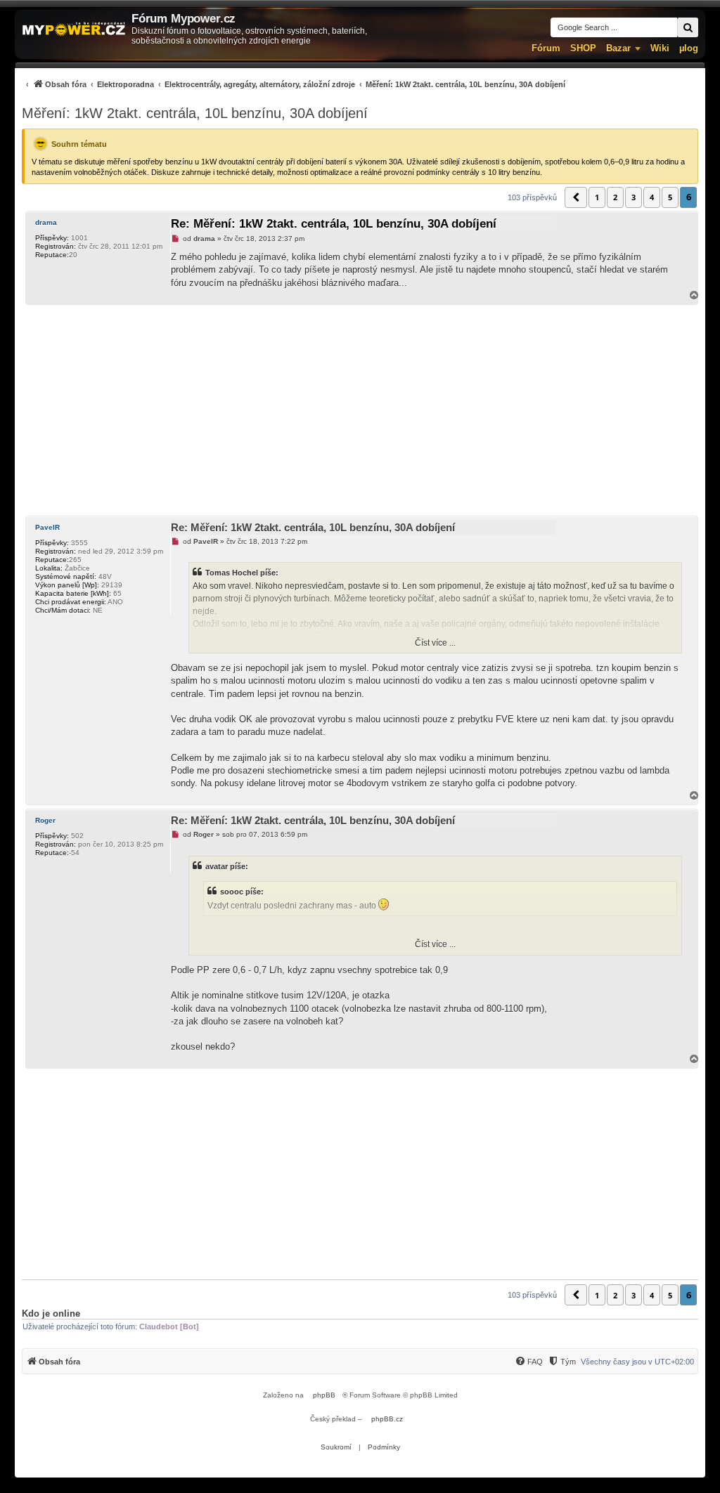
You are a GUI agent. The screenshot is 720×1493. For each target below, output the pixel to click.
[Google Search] (687, 27)
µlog (688, 48)
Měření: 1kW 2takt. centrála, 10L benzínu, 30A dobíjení (195, 113)
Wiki (659, 48)
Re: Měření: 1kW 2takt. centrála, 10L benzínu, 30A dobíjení (333, 223)
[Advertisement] (360, 410)
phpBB (324, 1395)
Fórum (546, 48)
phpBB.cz (387, 1419)
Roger (45, 820)
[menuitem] (293, 84)
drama (46, 222)
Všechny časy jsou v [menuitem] (637, 1361)
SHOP (583, 48)
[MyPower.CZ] (74, 29)
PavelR (47, 527)
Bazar (618, 48)
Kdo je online (51, 1313)
